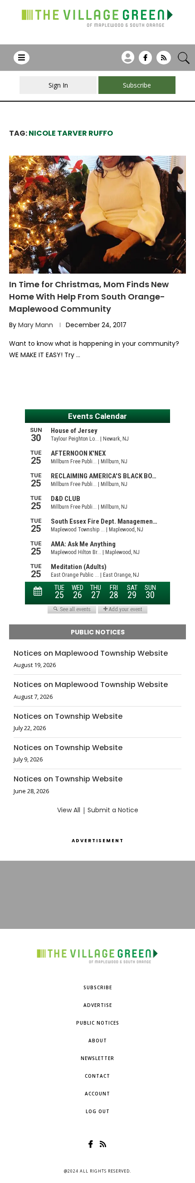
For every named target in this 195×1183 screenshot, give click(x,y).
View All (68, 810)
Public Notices (97, 1023)
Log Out (98, 1111)
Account (97, 1093)
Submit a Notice (113, 810)
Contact (97, 1076)
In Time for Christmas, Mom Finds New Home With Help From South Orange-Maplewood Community (89, 296)
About (97, 1040)
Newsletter (97, 1058)
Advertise (97, 1005)
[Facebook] (145, 60)
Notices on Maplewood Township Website (91, 653)
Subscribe (97, 987)
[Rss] (163, 60)
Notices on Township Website (68, 717)
